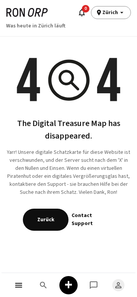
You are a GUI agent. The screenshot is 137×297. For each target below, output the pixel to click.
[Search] (43, 285)
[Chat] (93, 285)
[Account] (118, 285)
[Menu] (18, 285)
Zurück (45, 220)
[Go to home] (27, 12)
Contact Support (82, 219)
